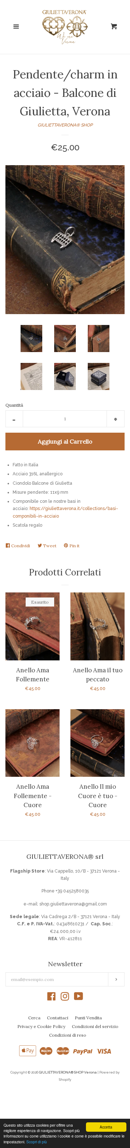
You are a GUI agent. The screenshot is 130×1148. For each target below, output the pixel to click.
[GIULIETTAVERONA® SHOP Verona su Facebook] (51, 998)
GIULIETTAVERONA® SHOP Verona (68, 1072)
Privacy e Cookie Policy (41, 1026)
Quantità (14, 405)
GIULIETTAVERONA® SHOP (65, 125)
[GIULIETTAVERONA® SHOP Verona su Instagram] (65, 998)
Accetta (106, 1127)
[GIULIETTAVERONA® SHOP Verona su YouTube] (78, 998)
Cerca (34, 1017)
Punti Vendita (88, 1017)
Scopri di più (36, 1141)
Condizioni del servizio (95, 1026)
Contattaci (57, 1017)
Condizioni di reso (67, 1035)
